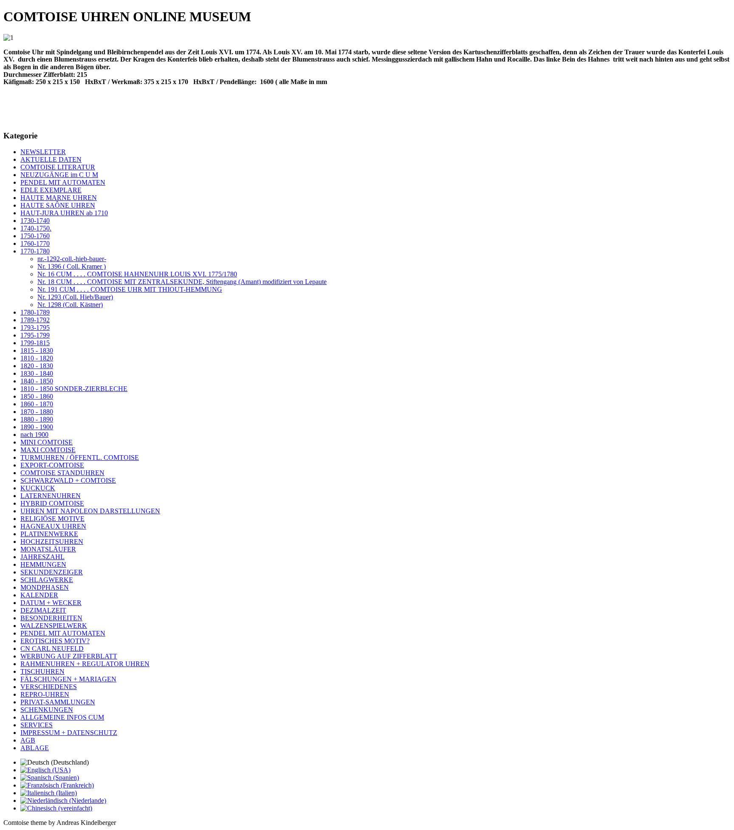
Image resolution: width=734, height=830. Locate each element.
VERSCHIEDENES (48, 686)
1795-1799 (35, 335)
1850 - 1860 (36, 396)
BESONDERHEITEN (51, 618)
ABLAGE (34, 747)
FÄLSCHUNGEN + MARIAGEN (68, 679)
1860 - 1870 (36, 404)
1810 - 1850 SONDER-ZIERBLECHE (73, 388)
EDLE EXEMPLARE (51, 190)
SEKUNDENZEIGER (51, 572)
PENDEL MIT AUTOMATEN (62, 182)
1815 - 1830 (36, 350)
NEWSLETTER (43, 151)
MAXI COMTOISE (48, 449)
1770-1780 (35, 251)
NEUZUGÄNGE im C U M (59, 174)
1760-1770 (35, 243)
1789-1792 (35, 320)
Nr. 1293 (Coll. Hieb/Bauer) (75, 297)
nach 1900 (34, 434)
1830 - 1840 (36, 373)
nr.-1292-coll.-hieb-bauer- (71, 258)
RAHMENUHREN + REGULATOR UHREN (85, 663)
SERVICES (36, 725)
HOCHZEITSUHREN (51, 541)
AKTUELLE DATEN (51, 159)
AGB (27, 740)
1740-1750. (35, 228)
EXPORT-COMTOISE (52, 465)
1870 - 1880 (36, 411)
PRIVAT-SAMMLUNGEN (57, 702)
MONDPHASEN (44, 587)
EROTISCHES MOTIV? (55, 640)
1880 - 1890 (36, 419)
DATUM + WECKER (51, 602)
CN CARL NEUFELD (52, 648)
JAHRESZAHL (42, 556)
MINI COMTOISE (46, 442)
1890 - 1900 (36, 426)
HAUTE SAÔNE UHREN (57, 205)
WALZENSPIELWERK (53, 625)
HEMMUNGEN (43, 564)
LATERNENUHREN (50, 495)
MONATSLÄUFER (48, 549)
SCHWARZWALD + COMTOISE (68, 480)
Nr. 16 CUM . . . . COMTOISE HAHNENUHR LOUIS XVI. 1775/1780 (137, 274)
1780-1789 (35, 312)
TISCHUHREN (42, 671)
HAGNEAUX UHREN (53, 526)
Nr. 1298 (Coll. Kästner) (70, 304)
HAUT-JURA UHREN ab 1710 (64, 213)
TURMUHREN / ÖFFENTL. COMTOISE (79, 457)
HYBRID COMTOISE (52, 503)
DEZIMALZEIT (43, 610)
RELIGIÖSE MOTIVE (52, 518)
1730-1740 (35, 220)
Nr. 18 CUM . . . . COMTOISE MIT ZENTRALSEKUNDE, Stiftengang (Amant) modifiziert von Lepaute (182, 281)
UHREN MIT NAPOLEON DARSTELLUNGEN (90, 511)
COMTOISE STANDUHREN (62, 472)
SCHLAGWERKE (46, 579)
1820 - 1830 (36, 365)
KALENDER (39, 595)
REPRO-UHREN (44, 694)
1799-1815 (35, 342)
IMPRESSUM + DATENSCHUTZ (68, 732)
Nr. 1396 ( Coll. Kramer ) (71, 266)
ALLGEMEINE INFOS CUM (62, 717)
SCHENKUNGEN (46, 709)
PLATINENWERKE (49, 533)
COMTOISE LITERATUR (57, 167)
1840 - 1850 (36, 381)
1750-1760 (35, 235)
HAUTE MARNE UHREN (58, 197)
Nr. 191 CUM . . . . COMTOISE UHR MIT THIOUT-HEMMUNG (129, 289)
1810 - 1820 (36, 358)
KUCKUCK (37, 488)
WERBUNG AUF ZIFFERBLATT (68, 656)
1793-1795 (35, 327)
